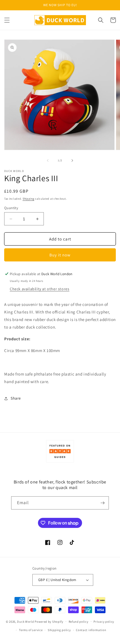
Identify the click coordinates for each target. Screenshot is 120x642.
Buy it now (60, 255)
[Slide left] (48, 160)
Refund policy (78, 622)
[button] (7, 20)
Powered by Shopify (49, 621)
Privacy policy (103, 622)
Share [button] (16, 398)
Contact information (91, 630)
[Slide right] (72, 160)
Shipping (28, 198)
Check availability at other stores (39, 288)
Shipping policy (59, 630)
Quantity (11, 208)
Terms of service (30, 630)
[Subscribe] (102, 502)
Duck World (25, 621)
